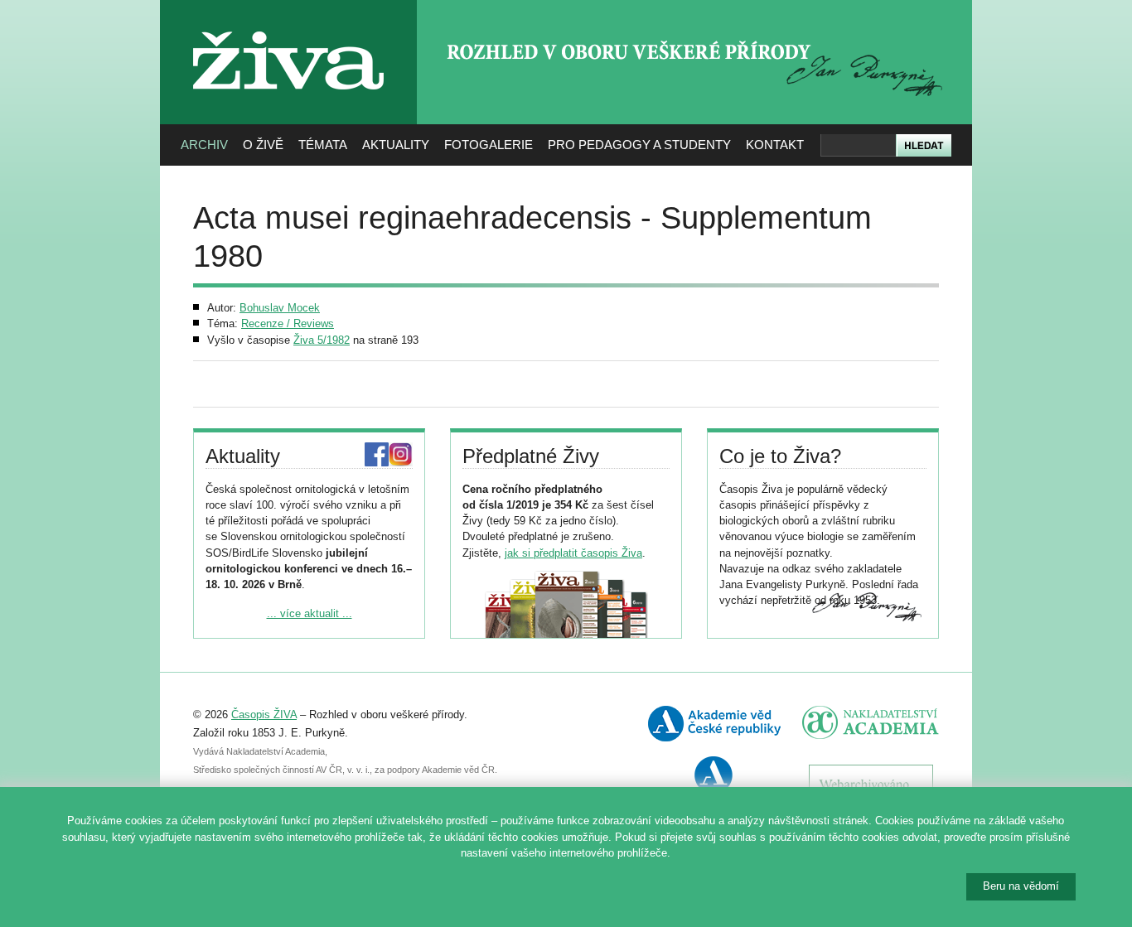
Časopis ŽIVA (264, 714)
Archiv (204, 145)
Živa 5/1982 (321, 340)
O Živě (263, 145)
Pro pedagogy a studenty (639, 145)
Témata (322, 145)
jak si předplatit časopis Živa (573, 553)
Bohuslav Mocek (279, 308)
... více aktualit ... (309, 613)
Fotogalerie (488, 145)
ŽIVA (289, 25)
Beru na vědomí (1021, 886)
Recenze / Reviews (287, 323)
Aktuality (395, 145)
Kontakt (775, 145)
